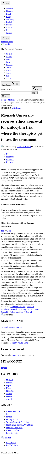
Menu (7, 97)
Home (3, 99)
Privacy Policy (12, 419)
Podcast (9, 24)
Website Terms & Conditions (17, 422)
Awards (9, 27)
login (9, 230)
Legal (8, 13)
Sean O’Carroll (25, 312)
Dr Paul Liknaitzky (18, 306)
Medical (9, 8)
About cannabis (12, 430)
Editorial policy (12, 432)
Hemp (8, 16)
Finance (9, 11)
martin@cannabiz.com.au (11, 327)
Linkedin (11, 442)
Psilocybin (14, 312)
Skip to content (7, 41)
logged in (15, 355)
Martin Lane (24, 146)
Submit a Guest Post (14, 427)
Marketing (10, 19)
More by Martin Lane (19, 342)
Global (9, 22)
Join (7, 30)
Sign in (9, 32)
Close (7, 3)
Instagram (12, 445)
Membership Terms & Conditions (19, 424)
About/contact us (13, 411)
